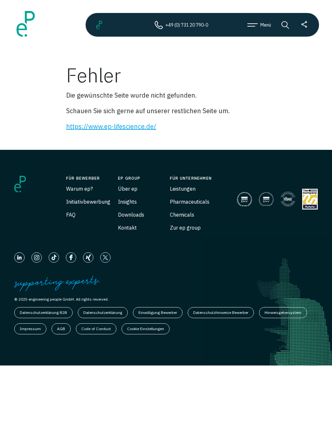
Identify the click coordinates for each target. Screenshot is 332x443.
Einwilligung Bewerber (157, 312)
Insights (127, 201)
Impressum (30, 328)
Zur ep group (185, 227)
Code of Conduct (96, 328)
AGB (61, 328)
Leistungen (183, 189)
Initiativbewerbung (88, 201)
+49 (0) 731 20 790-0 (186, 25)
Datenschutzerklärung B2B (43, 312)
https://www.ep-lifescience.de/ (111, 126)
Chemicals (182, 214)
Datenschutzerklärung (102, 312)
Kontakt (127, 227)
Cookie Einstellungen (145, 328)
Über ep (127, 189)
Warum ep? (79, 189)
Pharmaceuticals (189, 201)
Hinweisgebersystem (283, 312)
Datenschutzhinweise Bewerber (220, 312)
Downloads (131, 214)
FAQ (71, 214)
